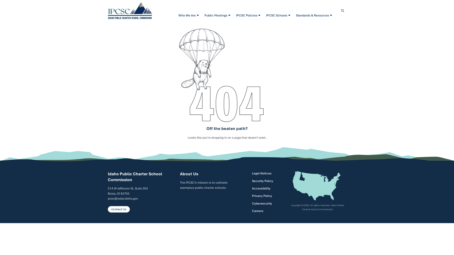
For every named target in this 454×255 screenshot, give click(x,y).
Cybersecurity (262, 203)
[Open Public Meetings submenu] (230, 15)
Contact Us (118, 209)
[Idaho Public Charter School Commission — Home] (130, 10)
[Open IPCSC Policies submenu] (260, 15)
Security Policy (262, 181)
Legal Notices (262, 173)
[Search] (342, 10)
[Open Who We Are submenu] (198, 15)
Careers (257, 211)
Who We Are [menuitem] (187, 15)
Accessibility (261, 188)
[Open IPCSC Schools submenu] (290, 15)
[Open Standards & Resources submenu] (331, 15)
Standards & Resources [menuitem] (312, 15)
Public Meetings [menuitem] (215, 15)
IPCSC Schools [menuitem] (276, 15)
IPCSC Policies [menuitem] (246, 15)
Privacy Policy (262, 196)
